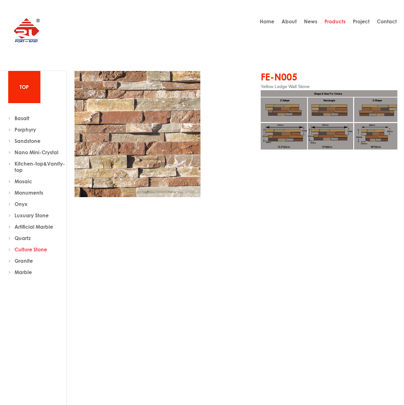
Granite (24, 261)
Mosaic (23, 181)
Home (267, 21)
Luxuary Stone (32, 215)
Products (335, 21)
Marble (23, 272)
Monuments (29, 193)
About (289, 21)
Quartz (23, 238)
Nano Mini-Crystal (36, 152)
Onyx (21, 204)
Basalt (22, 118)
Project (361, 21)
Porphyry (25, 129)
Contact (387, 21)
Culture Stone (31, 249)
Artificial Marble (34, 227)
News (310, 21)
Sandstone (27, 141)
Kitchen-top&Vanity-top (40, 167)
